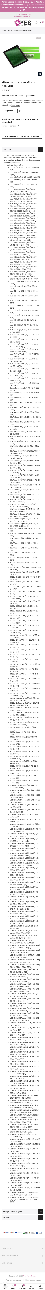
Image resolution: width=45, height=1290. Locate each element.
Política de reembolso (32, 1280)
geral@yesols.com (24, 14)
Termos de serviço (13, 1280)
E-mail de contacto (10, 126)
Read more (15, 105)
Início (4, 31)
